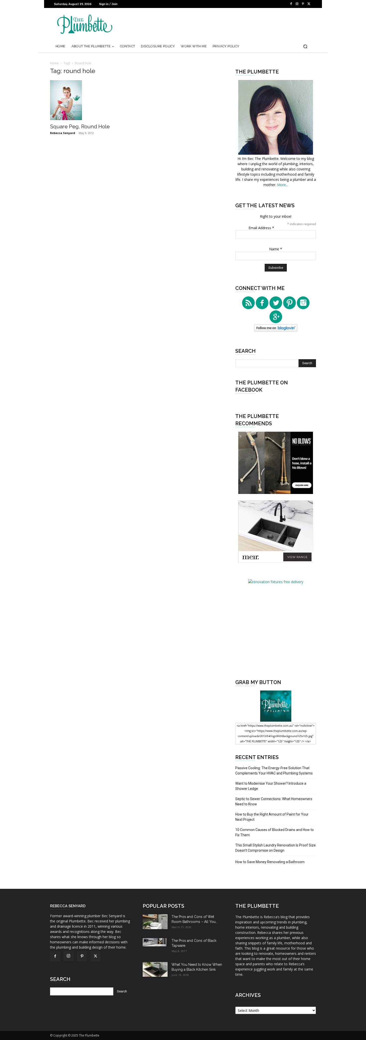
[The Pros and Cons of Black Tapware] (155, 942)
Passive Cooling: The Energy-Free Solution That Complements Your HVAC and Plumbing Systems (274, 770)
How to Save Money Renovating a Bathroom (270, 862)
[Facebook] (291, 4)
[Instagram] (297, 4)
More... (282, 184)
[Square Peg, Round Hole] (90, 100)
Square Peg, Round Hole (80, 126)
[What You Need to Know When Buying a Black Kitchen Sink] (155, 969)
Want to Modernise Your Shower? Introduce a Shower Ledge (270, 786)
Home (54, 63)
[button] (305, 46)
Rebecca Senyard (62, 133)
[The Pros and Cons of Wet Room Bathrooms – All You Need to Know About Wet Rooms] (155, 921)
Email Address (261, 227)
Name (275, 249)
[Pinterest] (303, 4)
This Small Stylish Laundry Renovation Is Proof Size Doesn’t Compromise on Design (275, 847)
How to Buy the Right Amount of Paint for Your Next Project (271, 817)
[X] (309, 4)
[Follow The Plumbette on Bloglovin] (275, 330)
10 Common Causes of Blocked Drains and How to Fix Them (274, 832)
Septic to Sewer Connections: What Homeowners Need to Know (273, 801)
